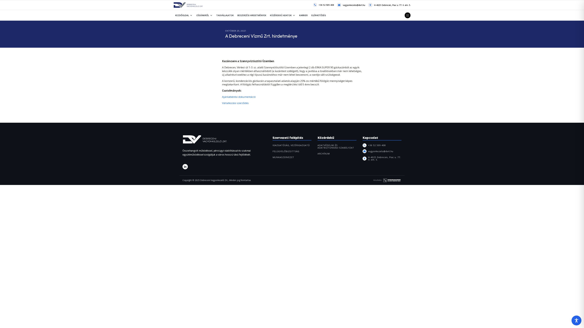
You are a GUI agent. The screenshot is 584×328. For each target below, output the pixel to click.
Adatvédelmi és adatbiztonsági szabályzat (336, 146)
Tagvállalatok (225, 15)
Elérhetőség (318, 15)
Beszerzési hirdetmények (251, 15)
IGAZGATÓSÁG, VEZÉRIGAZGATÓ (291, 145)
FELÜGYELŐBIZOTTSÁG (286, 151)
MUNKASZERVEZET (283, 157)
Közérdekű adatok (281, 15)
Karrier (303, 15)
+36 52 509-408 (326, 4)
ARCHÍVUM (324, 153)
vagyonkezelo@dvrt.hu (354, 5)
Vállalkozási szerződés (235, 103)
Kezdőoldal (182, 15)
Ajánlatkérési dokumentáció (238, 97)
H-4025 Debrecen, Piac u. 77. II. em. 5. (392, 5)
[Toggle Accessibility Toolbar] (576, 320)
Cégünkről (202, 15)
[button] (408, 15)
